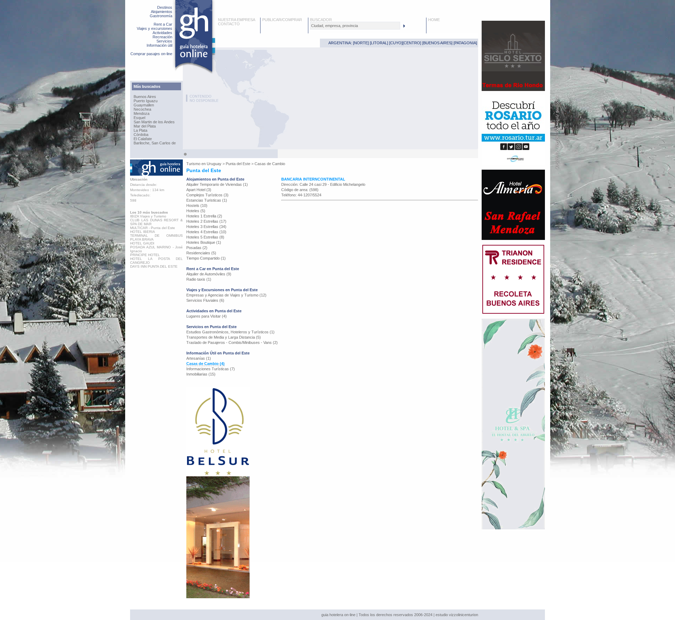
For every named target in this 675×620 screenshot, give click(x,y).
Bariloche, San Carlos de (155, 143)
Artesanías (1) (198, 358)
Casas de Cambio (270, 164)
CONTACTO (229, 24)
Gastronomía (161, 16)
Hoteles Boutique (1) (203, 242)
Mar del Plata (145, 126)
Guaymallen (144, 105)
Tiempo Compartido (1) (206, 258)
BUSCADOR (321, 20)
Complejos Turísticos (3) (207, 195)
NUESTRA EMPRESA (236, 20)
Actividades (162, 33)
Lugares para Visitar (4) (206, 316)
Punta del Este (238, 164)
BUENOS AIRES (437, 43)
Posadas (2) (196, 248)
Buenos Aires (145, 96)
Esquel (139, 118)
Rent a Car (163, 24)
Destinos (164, 7)
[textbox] (355, 26)
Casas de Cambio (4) (205, 363)
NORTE (361, 43)
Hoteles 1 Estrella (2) (204, 216)
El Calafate (143, 139)
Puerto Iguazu (146, 101)
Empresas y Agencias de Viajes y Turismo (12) (226, 295)
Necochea (142, 109)
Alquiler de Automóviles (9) (208, 274)
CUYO (395, 43)
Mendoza (141, 113)
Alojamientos (161, 11)
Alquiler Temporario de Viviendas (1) (217, 184)
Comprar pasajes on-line (151, 54)
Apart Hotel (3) (198, 190)
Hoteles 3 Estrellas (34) (206, 226)
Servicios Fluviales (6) (205, 300)
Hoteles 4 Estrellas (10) (206, 232)
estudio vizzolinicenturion (457, 615)
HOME (434, 20)
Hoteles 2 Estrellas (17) (206, 221)
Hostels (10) (196, 205)
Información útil (159, 45)
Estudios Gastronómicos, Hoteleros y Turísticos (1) (230, 332)
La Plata (140, 130)
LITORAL (379, 43)
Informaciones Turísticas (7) (210, 369)
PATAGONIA (465, 43)
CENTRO (412, 43)
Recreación (162, 37)
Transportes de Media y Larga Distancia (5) (223, 337)
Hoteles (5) (195, 211)
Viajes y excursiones (154, 28)
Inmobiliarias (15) (201, 374)
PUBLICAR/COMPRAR (282, 20)
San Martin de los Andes (154, 122)
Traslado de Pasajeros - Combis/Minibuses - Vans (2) (232, 342)
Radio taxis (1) (198, 279)
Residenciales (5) (201, 253)
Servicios (164, 41)
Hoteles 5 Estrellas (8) (205, 237)
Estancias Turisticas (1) (206, 200)
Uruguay (214, 164)
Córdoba (141, 134)
